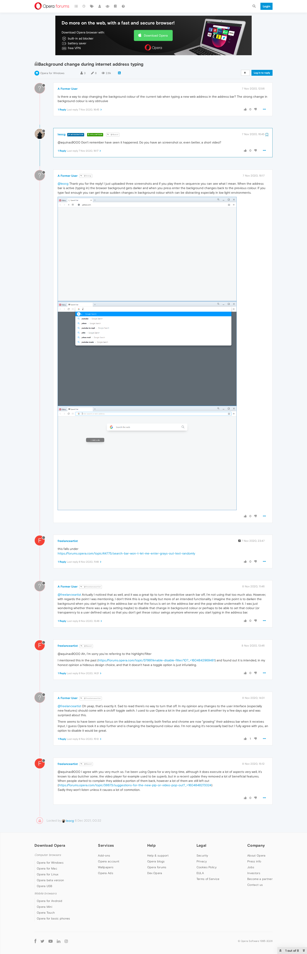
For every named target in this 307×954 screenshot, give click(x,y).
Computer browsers (47, 855)
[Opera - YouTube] (50, 941)
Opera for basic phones (53, 918)
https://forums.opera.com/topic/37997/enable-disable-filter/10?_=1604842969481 (156, 660)
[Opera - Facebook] (35, 941)
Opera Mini (44, 906)
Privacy (202, 861)
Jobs (250, 867)
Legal (202, 845)
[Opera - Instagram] (66, 941)
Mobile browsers (45, 893)
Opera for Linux (47, 874)
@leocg (87, 176)
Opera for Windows (52, 73)
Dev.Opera (154, 873)
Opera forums (156, 867)
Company (256, 845)
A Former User (67, 88)
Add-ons (104, 855)
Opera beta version (50, 880)
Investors (253, 873)
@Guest (114, 135)
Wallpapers (105, 867)
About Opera (256, 855)
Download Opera (156, 35)
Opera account (108, 861)
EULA (200, 873)
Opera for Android (49, 901)
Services (106, 845)
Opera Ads (105, 873)
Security (202, 855)
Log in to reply (262, 72)
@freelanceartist (92, 587)
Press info (254, 861)
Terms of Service (208, 879)
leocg (61, 134)
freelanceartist (68, 541)
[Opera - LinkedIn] (58, 941)
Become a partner (260, 879)
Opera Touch (46, 912)
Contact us (255, 884)
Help (151, 845)
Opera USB (44, 886)
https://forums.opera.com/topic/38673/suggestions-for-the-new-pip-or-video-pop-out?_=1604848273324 (135, 785)
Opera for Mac (47, 868)
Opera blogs (156, 861)
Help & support (158, 855)
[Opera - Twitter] (42, 941)
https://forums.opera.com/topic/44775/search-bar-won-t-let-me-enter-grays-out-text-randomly (126, 553)
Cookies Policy (207, 867)
